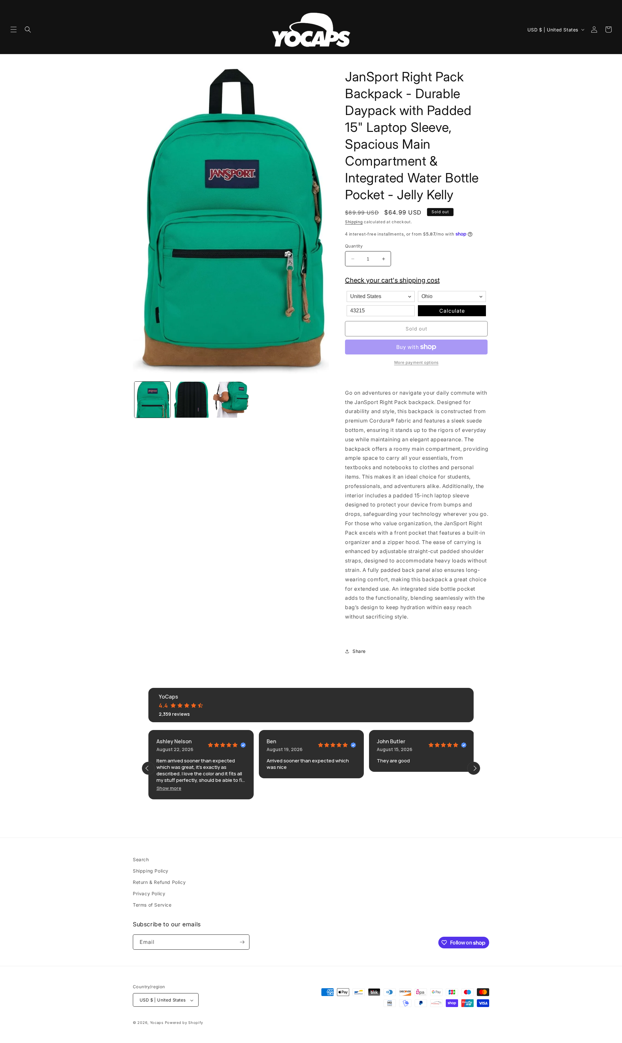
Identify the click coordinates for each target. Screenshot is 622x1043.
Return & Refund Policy (159, 882)
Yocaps (157, 1023)
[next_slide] (473, 768)
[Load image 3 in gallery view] (231, 400)
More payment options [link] (416, 362)
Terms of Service (152, 905)
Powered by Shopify (184, 1023)
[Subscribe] (242, 942)
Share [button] (359, 651)
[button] (13, 29)
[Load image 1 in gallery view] (152, 400)
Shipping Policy (150, 871)
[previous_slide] (148, 768)
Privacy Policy (149, 893)
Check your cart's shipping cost (392, 280)
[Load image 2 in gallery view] (192, 400)
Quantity (354, 246)
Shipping (354, 221)
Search (141, 859)
